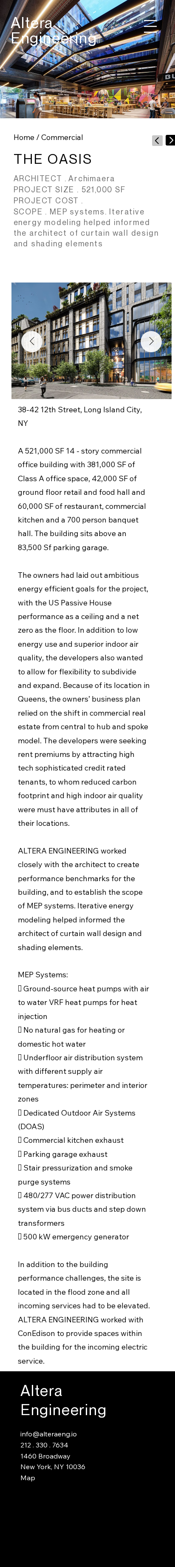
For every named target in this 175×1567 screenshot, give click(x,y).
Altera (32, 23)
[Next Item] (151, 341)
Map (27, 1477)
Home (24, 137)
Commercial (62, 137)
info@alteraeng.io (48, 1434)
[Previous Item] (31, 341)
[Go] (157, 140)
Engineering (54, 38)
